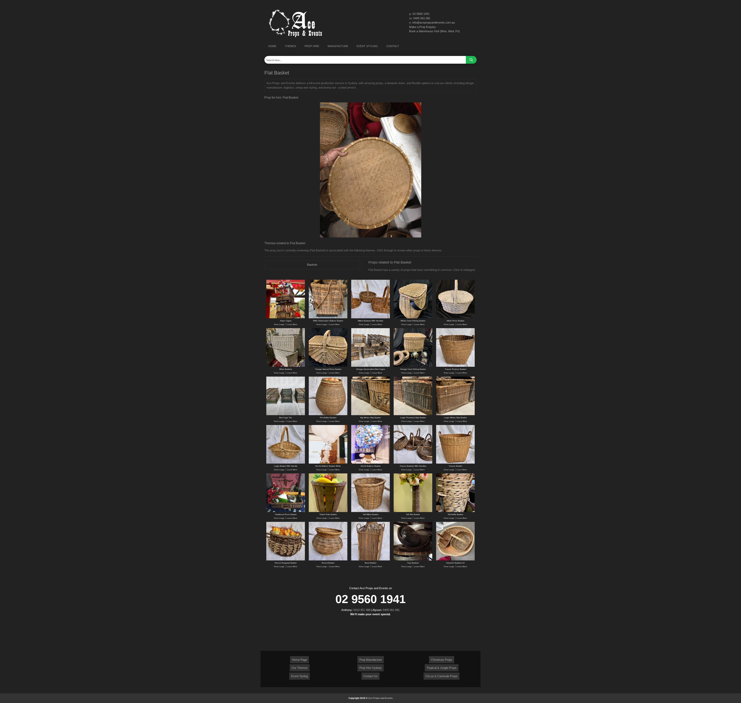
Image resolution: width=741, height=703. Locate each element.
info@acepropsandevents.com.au (433, 22)
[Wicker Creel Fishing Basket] (413, 318)
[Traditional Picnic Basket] (285, 511)
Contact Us (370, 676)
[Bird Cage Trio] (285, 414)
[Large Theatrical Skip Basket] (413, 414)
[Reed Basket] (370, 560)
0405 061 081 (421, 18)
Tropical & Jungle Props (442, 667)
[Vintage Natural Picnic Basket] (328, 366)
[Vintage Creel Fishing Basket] (413, 366)
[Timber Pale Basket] (328, 511)
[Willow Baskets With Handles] (370, 318)
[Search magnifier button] (471, 60)
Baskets (312, 264)
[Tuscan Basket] (455, 463)
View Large (279, 324)
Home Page (299, 659)
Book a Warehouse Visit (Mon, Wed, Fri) (434, 31)
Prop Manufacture (370, 659)
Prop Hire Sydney (370, 667)
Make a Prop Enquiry (422, 27)
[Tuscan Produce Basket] (455, 366)
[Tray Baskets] (413, 560)
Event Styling (299, 676)
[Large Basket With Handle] (285, 463)
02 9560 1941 (421, 13)
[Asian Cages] (285, 318)
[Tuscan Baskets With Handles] (413, 463)
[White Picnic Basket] (455, 318)
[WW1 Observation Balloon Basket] (328, 318)
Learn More (292, 324)
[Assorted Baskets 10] (455, 560)
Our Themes (300, 667)
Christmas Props (441, 659)
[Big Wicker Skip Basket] (370, 414)
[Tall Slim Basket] (413, 511)
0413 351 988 (361, 610)
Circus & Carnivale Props (441, 676)
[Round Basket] (328, 560)
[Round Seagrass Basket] (285, 560)
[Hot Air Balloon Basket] (370, 463)
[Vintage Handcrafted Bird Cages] (370, 366)
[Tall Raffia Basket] (455, 511)
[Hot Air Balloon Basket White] (328, 463)
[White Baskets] (285, 366)
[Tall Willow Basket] (370, 511)
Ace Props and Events (380, 698)
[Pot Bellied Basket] (328, 414)
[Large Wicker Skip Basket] (455, 414)
